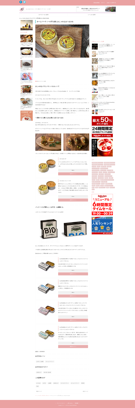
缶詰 (37, 386)
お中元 (44, 383)
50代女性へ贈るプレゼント (97, 164)
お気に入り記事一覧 (111, 2)
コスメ (100, 172)
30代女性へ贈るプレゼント (97, 162)
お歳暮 (49, 383)
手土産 (103, 183)
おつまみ (38, 383)
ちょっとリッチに (95, 168)
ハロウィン (101, 174)
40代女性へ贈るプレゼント (109, 162)
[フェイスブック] (21, 2)
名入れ (93, 179)
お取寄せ (109, 166)
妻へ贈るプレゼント (96, 181)
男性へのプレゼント (109, 185)
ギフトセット (94, 172)
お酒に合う (38, 372)
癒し (93, 187)
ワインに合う (100, 177)
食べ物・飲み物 (26, 18)
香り (93, 189)
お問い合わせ (70, 403)
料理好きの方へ (109, 183)
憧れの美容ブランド (96, 183)
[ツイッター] (24, 2)
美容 (96, 187)
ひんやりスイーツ (104, 168)
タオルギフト (94, 174)
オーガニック (103, 170)
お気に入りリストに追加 (41, 81)
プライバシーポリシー (61, 403)
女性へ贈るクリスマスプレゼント (107, 179)
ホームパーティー (50, 361)
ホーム (20, 18)
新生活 (93, 185)
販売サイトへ (73, 173)
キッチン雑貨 (110, 170)
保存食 (82, 383)
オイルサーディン (65, 383)
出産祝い (111, 177)
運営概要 (76, 403)
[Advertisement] (62, 69)
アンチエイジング (95, 170)
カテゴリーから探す (44, 14)
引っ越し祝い (104, 181)
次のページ (85, 391)
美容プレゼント (102, 187)
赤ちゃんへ (112, 187)
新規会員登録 (96, 2)
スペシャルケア (111, 172)
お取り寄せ (104, 166)
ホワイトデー (100, 176)
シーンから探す (92, 14)
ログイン (103, 2)
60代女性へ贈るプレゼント (109, 164)
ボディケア (94, 177)
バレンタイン (107, 174)
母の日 (98, 185)
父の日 (102, 185)
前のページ (39, 391)
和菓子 (98, 179)
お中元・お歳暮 (39, 361)
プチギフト (94, 176)
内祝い (106, 177)
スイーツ (105, 172)
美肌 (107, 187)
